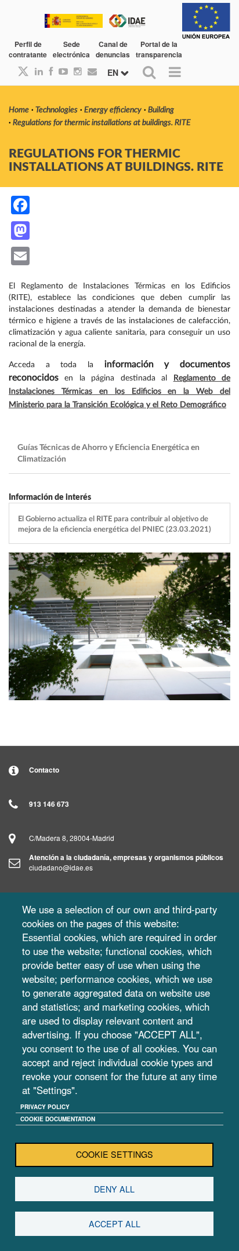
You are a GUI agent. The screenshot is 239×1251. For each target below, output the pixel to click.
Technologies (56, 110)
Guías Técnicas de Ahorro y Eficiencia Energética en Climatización (109, 453)
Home (19, 110)
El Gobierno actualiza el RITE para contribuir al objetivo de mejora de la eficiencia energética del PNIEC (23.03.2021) (114, 524)
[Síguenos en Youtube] (60, 71)
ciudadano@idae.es (61, 867)
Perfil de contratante (28, 49)
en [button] (114, 72)
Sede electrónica (71, 49)
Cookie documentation (57, 1119)
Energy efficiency (113, 110)
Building (161, 110)
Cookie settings (114, 1154)
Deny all (114, 1189)
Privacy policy (45, 1107)
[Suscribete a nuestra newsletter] (89, 71)
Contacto (44, 770)
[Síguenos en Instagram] (75, 71)
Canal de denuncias (113, 49)
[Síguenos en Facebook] (48, 71)
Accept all (114, 1224)
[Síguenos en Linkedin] (36, 71)
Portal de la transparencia (159, 49)
